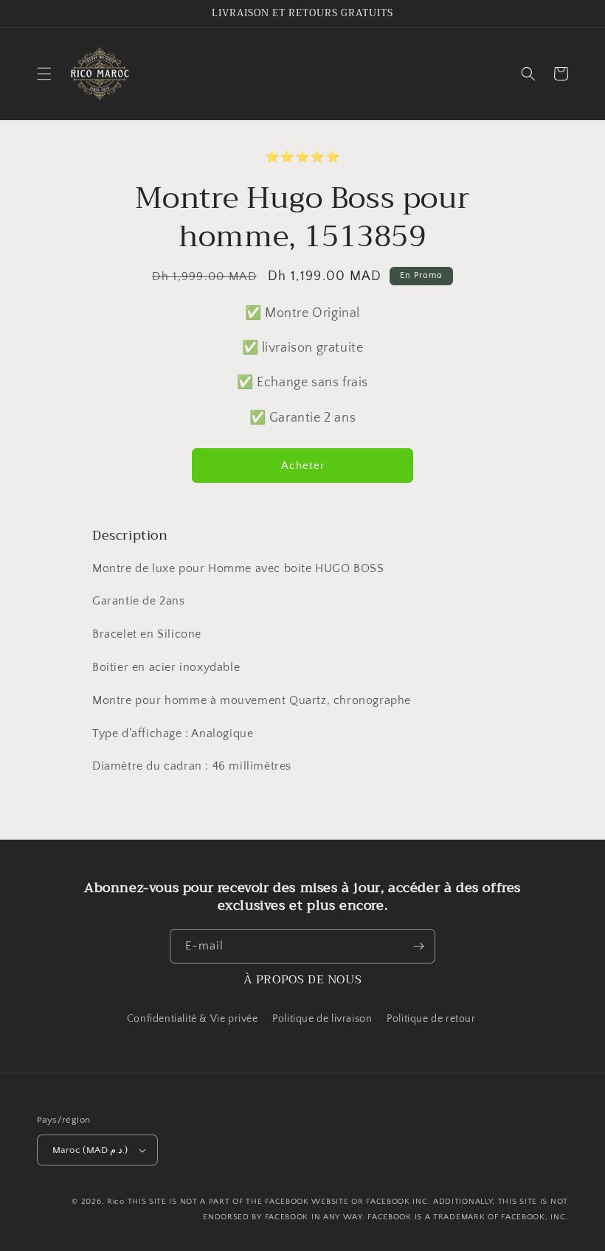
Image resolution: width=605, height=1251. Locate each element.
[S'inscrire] (418, 946)
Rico (116, 1201)
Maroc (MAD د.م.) (90, 1150)
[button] (44, 74)
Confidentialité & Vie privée (192, 1019)
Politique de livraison (322, 1019)
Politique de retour (432, 1019)
